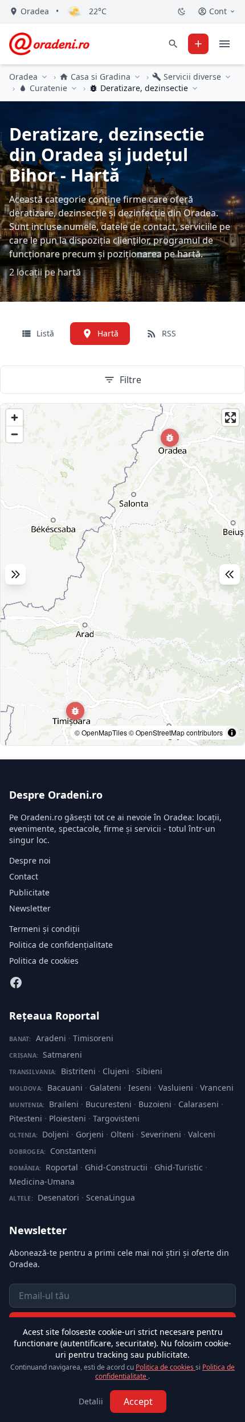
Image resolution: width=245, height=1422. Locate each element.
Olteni (122, 1134)
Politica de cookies (44, 960)
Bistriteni (78, 1071)
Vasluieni (175, 1087)
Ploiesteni (67, 1118)
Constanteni (73, 1150)
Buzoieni (155, 1104)
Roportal (62, 1167)
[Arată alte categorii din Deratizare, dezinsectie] (195, 88)
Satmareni (62, 1054)
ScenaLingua (110, 1197)
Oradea (23, 76)
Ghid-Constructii (116, 1167)
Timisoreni (93, 1038)
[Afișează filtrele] (15, 574)
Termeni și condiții (44, 928)
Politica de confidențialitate (61, 944)
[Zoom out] (14, 434)
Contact (23, 876)
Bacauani (65, 1087)
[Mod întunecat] (182, 11)
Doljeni (55, 1134)
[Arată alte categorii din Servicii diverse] (228, 76)
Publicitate (29, 892)
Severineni (161, 1134)
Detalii (91, 1401)
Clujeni (116, 1071)
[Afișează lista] (229, 574)
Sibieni (149, 1071)
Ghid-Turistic (178, 1167)
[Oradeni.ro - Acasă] (49, 43)
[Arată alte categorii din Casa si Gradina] (137, 76)
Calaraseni (198, 1104)
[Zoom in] (14, 417)
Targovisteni (116, 1118)
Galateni (105, 1087)
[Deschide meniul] (224, 43)
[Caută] (173, 44)
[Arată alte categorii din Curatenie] (74, 88)
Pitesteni (25, 1118)
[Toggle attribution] (232, 732)
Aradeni (51, 1038)
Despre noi (30, 860)
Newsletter (30, 908)
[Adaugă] (198, 44)
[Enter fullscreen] (230, 417)
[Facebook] (16, 982)
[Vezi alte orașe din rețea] (44, 76)
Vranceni (217, 1087)
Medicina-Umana (42, 1181)
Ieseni (140, 1087)
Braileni (64, 1104)
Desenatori (58, 1197)
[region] (122, 574)
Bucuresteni (108, 1104)
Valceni (201, 1134)
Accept (138, 1401)
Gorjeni (90, 1134)
